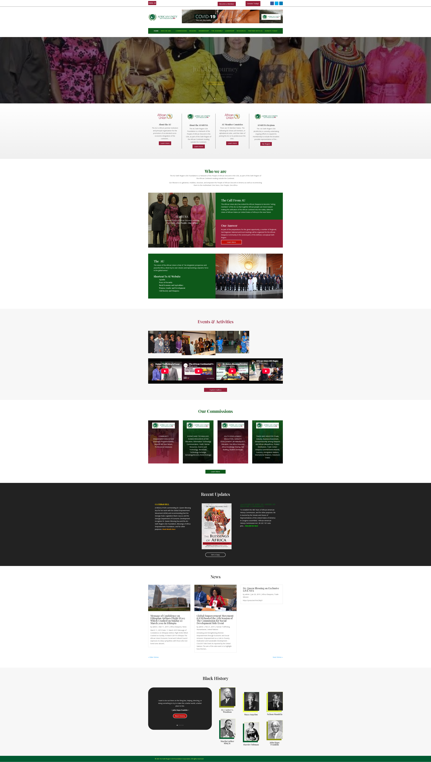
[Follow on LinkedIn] (281, 3)
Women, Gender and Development (172, 288)
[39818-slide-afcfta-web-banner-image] (232, 23)
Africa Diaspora (175, 627)
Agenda (162, 279)
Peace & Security (165, 282)
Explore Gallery (215, 390)
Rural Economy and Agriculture (171, 285)
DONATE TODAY (271, 31)
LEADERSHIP (229, 31)
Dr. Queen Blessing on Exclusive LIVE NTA (261, 589)
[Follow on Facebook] (272, 3)
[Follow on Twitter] (276, 3)
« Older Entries (153, 657)
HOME (156, 31)
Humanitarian (201, 629)
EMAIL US (152, 3)
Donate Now (215, 76)
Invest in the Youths (215, 65)
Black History (180, 716)
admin (155, 627)
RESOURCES (241, 31)
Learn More (231, 242)
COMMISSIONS (181, 31)
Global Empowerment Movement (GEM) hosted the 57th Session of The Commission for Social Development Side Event (215, 619)
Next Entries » (278, 657)
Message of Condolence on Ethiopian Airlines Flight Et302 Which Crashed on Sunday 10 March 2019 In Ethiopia (167, 619)
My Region (266, 144)
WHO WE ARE (166, 31)
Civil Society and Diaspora (169, 291)
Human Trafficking (223, 627)
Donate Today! (253, 3)
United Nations (212, 629)
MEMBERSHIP (204, 31)
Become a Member (226, 4)
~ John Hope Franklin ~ (180, 710)
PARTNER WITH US (255, 31)
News (184, 627)
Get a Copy (215, 555)
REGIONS (192, 31)
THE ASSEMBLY (217, 31)
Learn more (165, 143)
